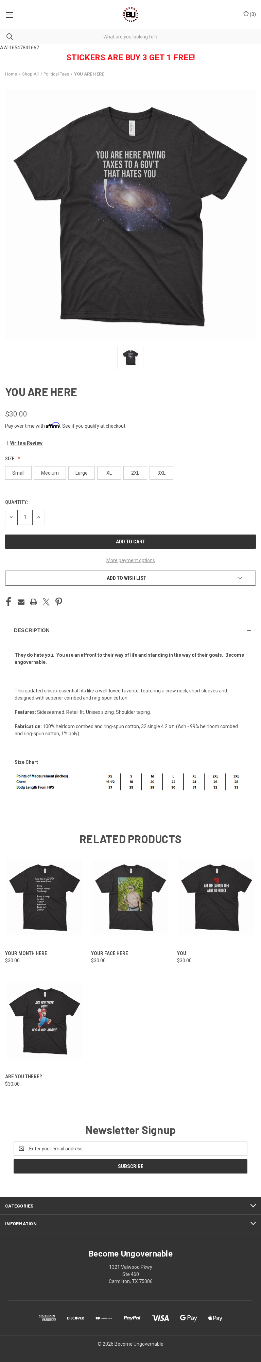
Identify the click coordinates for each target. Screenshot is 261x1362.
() (252, 14)
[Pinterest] (58, 602)
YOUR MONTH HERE (26, 953)
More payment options (130, 560)
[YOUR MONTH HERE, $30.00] (44, 897)
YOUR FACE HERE (109, 953)
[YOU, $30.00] (216, 897)
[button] (23, 443)
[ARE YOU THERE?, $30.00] (44, 1020)
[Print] (33, 602)
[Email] (21, 602)
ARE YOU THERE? (23, 1076)
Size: (10, 458)
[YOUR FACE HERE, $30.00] (130, 897)
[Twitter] (46, 602)
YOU (181, 953)
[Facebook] (8, 602)
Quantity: (16, 502)
